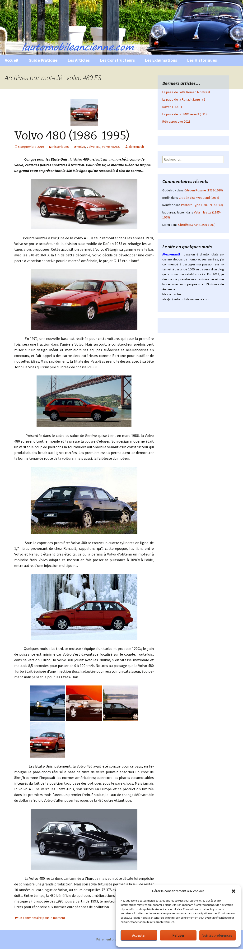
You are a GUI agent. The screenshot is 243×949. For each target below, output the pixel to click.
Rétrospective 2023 (176, 121)
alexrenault (136, 146)
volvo (81, 146)
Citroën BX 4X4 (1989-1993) (196, 224)
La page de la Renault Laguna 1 (184, 99)
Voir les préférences (217, 935)
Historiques (60, 146)
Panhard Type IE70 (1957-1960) (202, 205)
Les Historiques (202, 60)
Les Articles (79, 60)
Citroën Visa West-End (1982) (199, 197)
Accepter (139, 935)
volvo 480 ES (111, 146)
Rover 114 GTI (172, 107)
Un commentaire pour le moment (42, 918)
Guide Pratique (42, 60)
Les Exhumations (161, 60)
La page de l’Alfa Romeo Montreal (186, 92)
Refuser (178, 935)
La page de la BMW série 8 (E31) (184, 114)
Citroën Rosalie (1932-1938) (203, 190)
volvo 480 (93, 146)
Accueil (11, 60)
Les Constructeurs (117, 60)
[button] (233, 891)
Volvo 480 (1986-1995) (72, 136)
